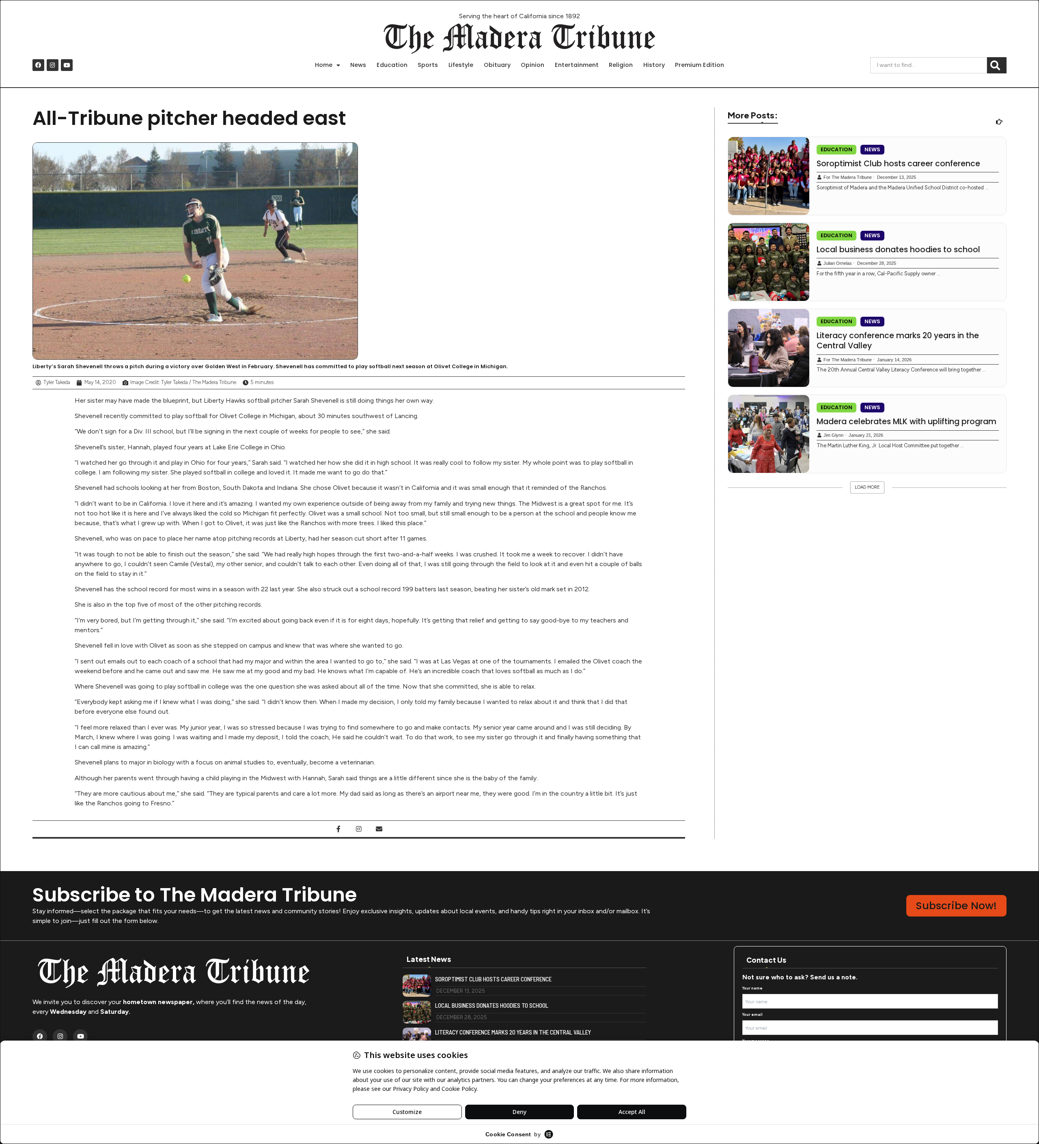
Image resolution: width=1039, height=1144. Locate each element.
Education (392, 65)
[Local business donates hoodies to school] (768, 262)
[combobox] (928, 65)
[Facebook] (38, 65)
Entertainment (577, 65)
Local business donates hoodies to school (898, 250)
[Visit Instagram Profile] (359, 829)
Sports (428, 65)
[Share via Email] (379, 829)
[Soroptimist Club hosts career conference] (768, 176)
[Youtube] (67, 65)
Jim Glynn (833, 435)
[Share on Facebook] (338, 829)
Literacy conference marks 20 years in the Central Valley (898, 341)
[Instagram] (52, 65)
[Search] (997, 65)
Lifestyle (460, 65)
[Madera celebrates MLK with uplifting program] (768, 434)
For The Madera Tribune (847, 177)
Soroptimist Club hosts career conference (898, 164)
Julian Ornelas (837, 263)
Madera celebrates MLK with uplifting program (906, 421)
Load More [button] (867, 487)
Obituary (497, 65)
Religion (621, 65)
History (654, 65)
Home (323, 65)
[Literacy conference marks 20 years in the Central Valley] (768, 348)
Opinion (532, 65)
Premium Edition (699, 65)
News (358, 65)
